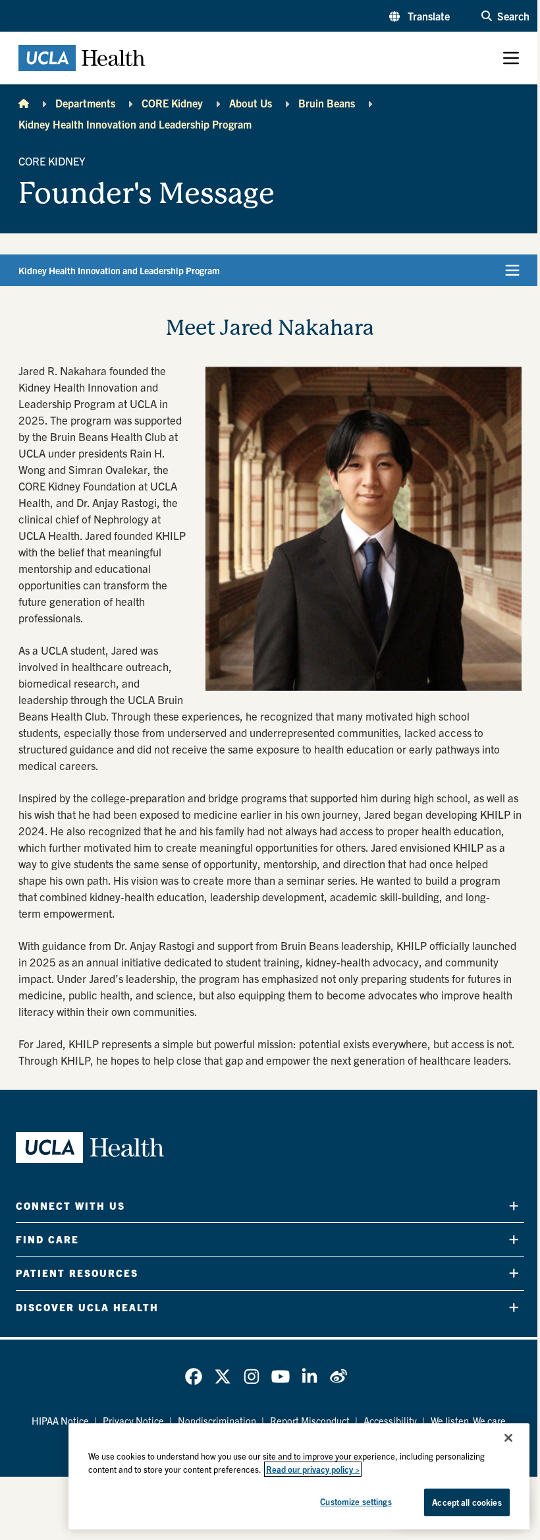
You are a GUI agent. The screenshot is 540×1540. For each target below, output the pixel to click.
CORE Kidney (172, 102)
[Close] (508, 1437)
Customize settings (355, 1501)
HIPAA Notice (60, 1420)
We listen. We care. (469, 1420)
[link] (193, 1376)
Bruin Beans (326, 102)
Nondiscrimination (217, 1420)
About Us (250, 102)
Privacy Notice (133, 1420)
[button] (419, 16)
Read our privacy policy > (313, 1469)
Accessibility (390, 1420)
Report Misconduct (310, 1420)
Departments (85, 102)
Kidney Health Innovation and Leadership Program (135, 124)
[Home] (23, 103)
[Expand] (514, 1205)
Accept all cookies (466, 1502)
